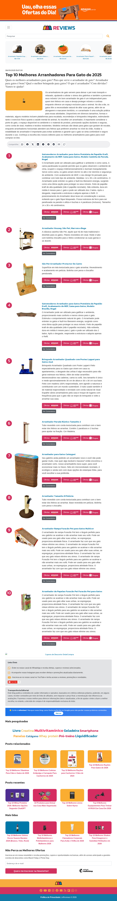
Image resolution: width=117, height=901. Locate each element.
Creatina (27, 730)
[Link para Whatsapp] (72, 890)
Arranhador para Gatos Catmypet (59, 454)
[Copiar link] (64, 144)
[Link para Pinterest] (41, 890)
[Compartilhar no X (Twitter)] (33, 144)
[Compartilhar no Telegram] (43, 144)
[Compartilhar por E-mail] (59, 144)
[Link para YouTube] (45, 890)
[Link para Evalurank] (76, 890)
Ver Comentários (49, 218)
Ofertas (47, 212)
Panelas (19, 736)
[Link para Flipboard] (69, 890)
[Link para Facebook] (57, 890)
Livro (17, 730)
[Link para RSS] (65, 890)
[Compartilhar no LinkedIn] (38, 144)
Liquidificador (86, 736)
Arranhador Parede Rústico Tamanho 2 (61, 421)
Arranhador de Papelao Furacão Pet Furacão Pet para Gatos (72, 591)
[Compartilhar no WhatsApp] (22, 144)
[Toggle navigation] (8, 27)
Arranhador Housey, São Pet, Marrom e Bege (64, 228)
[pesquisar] (109, 36)
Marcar (58, 713)
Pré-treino (67, 736)
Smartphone (89, 730)
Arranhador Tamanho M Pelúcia (57, 496)
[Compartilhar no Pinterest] (48, 144)
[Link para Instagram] (53, 890)
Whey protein (48, 736)
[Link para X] (49, 890)
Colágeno (32, 736)
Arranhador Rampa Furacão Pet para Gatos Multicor (68, 528)
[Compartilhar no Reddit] (54, 144)
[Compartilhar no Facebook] (27, 144)
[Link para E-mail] (61, 890)
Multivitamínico (48, 730)
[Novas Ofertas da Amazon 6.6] (58, 9)
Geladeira (71, 730)
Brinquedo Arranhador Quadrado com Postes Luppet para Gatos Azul (71, 360)
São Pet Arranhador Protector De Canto (62, 263)
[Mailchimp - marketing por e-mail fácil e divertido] (85, 872)
